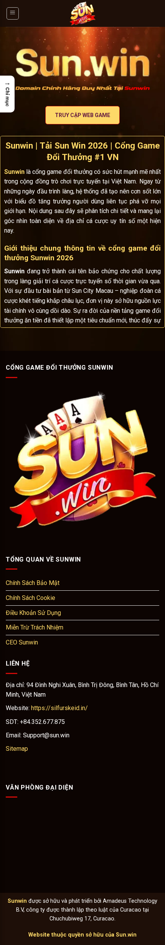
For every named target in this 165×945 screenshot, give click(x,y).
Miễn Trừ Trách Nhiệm (34, 627)
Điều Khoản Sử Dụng (33, 612)
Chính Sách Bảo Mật (32, 582)
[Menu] (13, 13)
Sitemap (17, 748)
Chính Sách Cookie (30, 597)
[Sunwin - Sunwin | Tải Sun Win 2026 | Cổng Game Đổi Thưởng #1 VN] (82, 13)
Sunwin (17, 901)
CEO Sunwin (22, 642)
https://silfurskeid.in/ (59, 708)
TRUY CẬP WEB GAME (82, 115)
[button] (7, 94)
